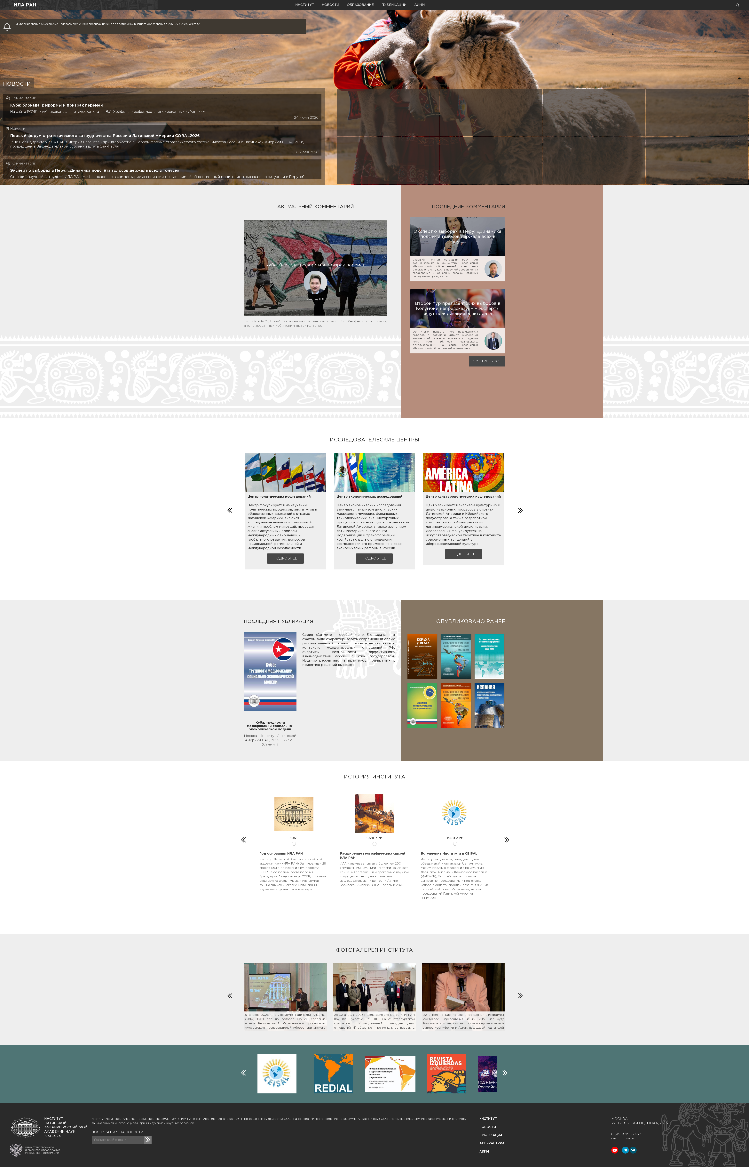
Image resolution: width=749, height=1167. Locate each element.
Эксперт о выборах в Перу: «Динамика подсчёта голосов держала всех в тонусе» (94, 170)
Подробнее (285, 558)
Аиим (419, 5)
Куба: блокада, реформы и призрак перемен (56, 105)
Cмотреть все (487, 361)
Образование (360, 5)
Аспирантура (492, 1143)
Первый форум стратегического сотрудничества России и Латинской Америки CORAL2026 (105, 136)
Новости (330, 5)
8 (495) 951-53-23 (626, 1134)
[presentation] (229, 509)
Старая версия (49, 5)
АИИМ (484, 1151)
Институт (304, 5)
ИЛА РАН (25, 5)
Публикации (394, 5)
